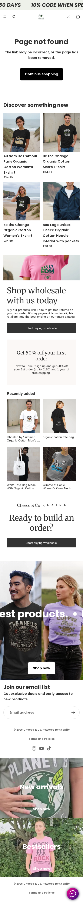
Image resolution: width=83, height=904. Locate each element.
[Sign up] (73, 712)
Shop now (41, 668)
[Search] (14, 16)
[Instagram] (34, 748)
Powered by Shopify (56, 729)
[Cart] (78, 16)
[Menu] (5, 16)
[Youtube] (41, 748)
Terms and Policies (41, 739)
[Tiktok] (49, 748)
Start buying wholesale (41, 328)
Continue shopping (41, 74)
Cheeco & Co (32, 729)
